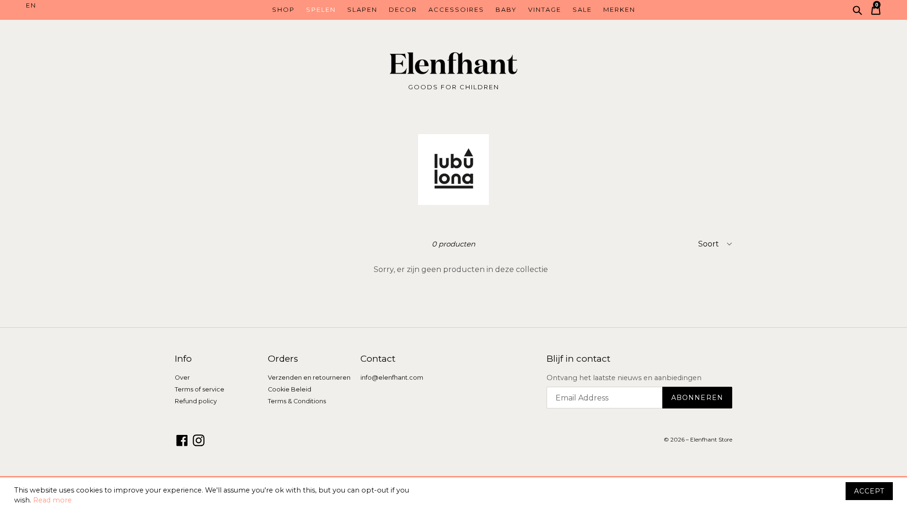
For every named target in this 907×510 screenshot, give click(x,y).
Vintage (544, 9)
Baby (506, 9)
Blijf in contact (578, 359)
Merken (619, 9)
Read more (52, 500)
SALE (582, 9)
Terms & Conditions (297, 401)
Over (182, 377)
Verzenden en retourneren (309, 377)
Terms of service (199, 389)
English (79, 5)
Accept (869, 491)
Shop (283, 9)
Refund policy (196, 401)
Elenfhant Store (711, 439)
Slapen (362, 9)
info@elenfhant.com (391, 377)
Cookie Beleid (289, 389)
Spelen (321, 9)
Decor (403, 9)
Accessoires (456, 9)
